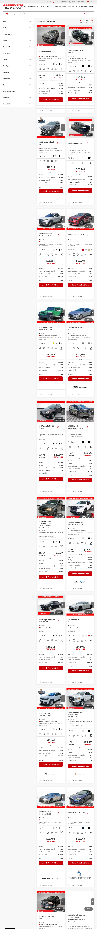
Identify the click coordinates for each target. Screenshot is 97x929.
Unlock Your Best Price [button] (50, 99)
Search (86, 14)
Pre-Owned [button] (43, 6)
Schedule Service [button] (72, 6)
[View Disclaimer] (56, 69)
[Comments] (61, 69)
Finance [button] (64, 6)
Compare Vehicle (47, 111)
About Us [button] (91, 6)
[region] (51, 89)
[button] (63, 35)
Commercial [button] (50, 6)
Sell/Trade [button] (58, 6)
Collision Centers (83, 6)
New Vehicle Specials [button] (33, 6)
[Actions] (61, 51)
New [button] (25, 6)
